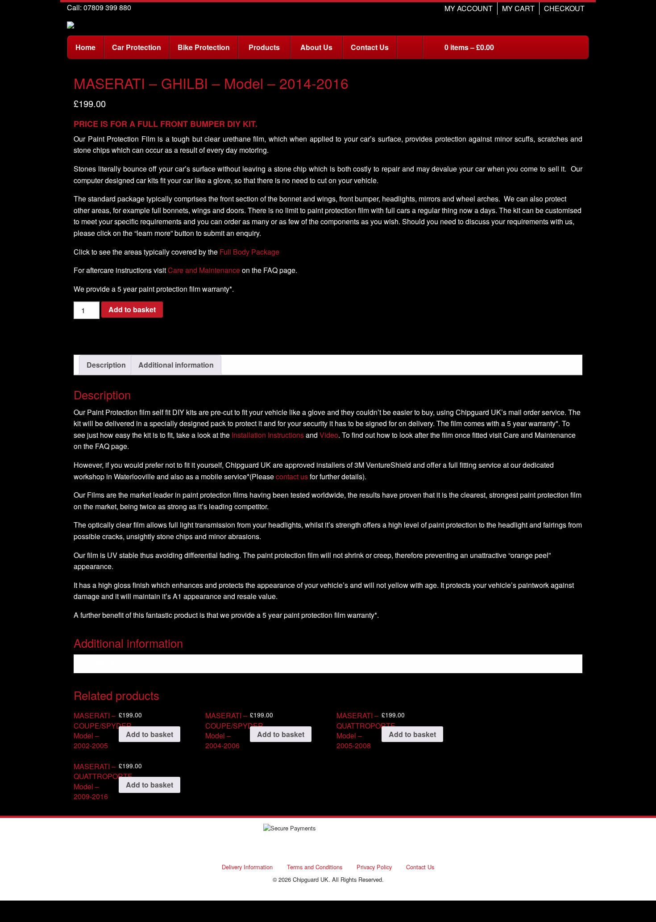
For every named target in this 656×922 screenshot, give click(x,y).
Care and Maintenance (204, 270)
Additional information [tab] (176, 365)
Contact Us (420, 867)
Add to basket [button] (149, 734)
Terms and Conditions (314, 867)
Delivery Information (247, 867)
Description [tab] (106, 365)
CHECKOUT (564, 8)
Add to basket (132, 309)
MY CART (518, 8)
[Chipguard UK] (70, 24)
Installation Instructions (268, 435)
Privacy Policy (374, 867)
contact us (292, 476)
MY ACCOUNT (468, 8)
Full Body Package (249, 252)
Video (329, 435)
